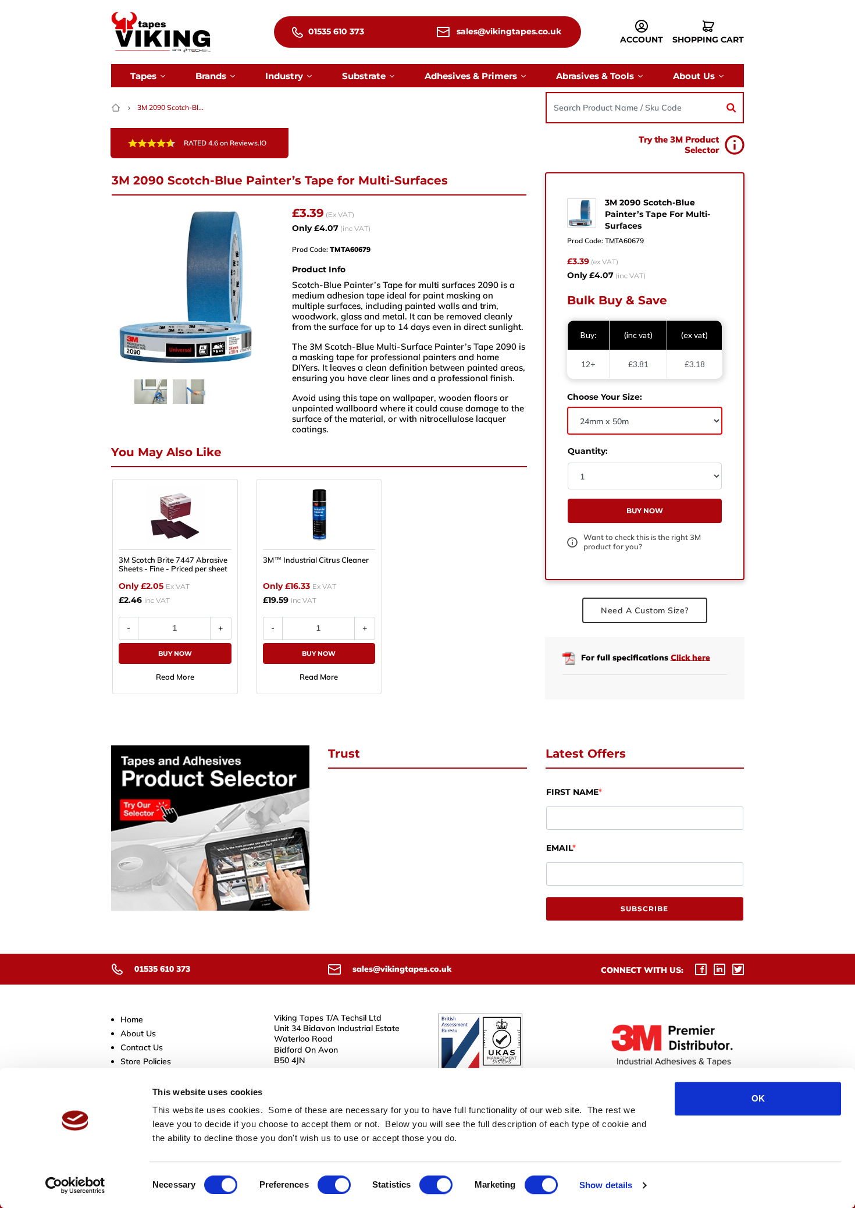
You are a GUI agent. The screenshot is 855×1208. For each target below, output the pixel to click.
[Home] (117, 107)
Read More (175, 676)
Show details (605, 1185)
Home (131, 1019)
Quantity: (588, 451)
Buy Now (175, 653)
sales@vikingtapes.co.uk (507, 31)
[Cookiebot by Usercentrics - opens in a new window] (75, 1185)
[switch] (334, 1184)
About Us (138, 1033)
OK (758, 1098)
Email (559, 848)
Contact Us (141, 1047)
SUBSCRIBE (644, 908)
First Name (572, 792)
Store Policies (145, 1061)
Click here (690, 657)
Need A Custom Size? (645, 610)
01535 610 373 (335, 31)
